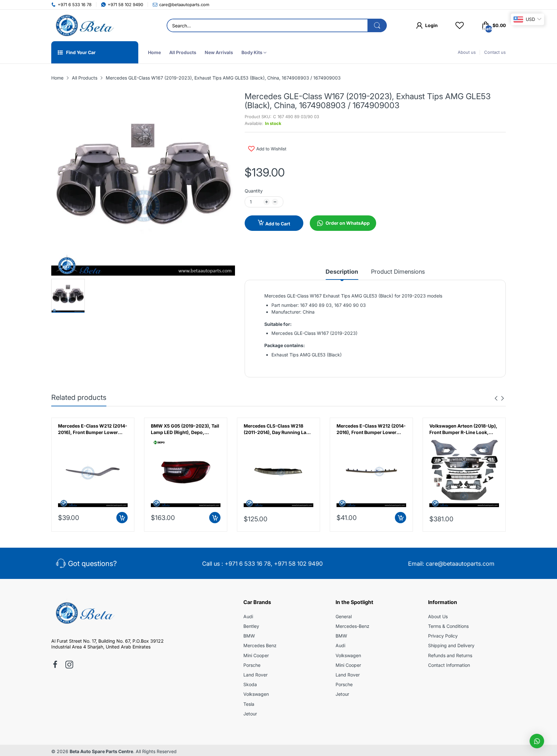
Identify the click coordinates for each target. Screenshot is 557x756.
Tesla (248, 704)
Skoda (250, 684)
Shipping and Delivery (451, 645)
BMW (249, 635)
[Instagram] (69, 665)
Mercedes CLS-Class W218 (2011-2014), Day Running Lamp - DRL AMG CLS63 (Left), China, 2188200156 (278, 429)
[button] (537, 741)
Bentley (251, 626)
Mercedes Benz (260, 645)
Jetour (250, 713)
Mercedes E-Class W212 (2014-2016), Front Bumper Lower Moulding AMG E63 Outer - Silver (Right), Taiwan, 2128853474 (92, 429)
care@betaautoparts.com (460, 563)
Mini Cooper (256, 655)
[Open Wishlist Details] (459, 25)
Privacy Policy (443, 635)
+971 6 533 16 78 (248, 563)
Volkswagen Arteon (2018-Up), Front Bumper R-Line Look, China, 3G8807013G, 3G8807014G (463, 429)
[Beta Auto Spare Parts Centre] (83, 25)
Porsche (251, 665)
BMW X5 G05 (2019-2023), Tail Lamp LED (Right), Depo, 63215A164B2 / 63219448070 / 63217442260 (185, 429)
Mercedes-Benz (352, 626)
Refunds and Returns (450, 655)
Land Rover (255, 674)
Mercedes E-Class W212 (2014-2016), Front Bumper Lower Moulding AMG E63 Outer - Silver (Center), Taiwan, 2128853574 (371, 429)
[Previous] (502, 398)
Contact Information (449, 665)
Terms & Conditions (448, 626)
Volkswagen (256, 694)
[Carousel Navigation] (499, 398)
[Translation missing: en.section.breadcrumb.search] (377, 25)
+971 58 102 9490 (298, 563)
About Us (438, 616)
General (344, 616)
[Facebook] (55, 665)
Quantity (254, 191)
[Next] (496, 398)
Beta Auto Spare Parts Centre (101, 751)
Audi (248, 616)
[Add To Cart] (122, 517)
